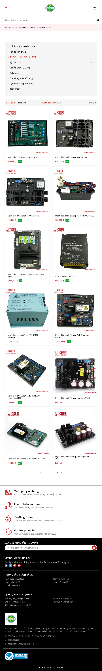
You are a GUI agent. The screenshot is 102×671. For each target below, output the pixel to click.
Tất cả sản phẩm (18, 51)
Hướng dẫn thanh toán (14, 579)
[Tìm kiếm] (98, 20)
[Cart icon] (95, 8)
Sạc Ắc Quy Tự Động (20, 67)
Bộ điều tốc (15, 62)
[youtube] (19, 565)
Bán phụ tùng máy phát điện (17, 598)
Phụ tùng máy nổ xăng (21, 78)
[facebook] (7, 565)
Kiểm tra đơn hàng (61, 579)
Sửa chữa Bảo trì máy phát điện (18, 605)
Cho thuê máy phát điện (15, 602)
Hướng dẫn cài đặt (13, 582)
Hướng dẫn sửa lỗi (60, 582)
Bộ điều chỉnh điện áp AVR (23, 57)
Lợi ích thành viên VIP (14, 585)
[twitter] (11, 565)
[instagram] (15, 565)
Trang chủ (10, 27)
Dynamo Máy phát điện (21, 83)
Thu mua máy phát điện (63, 602)
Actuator (14, 73)
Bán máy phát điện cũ (62, 598)
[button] (6, 8)
